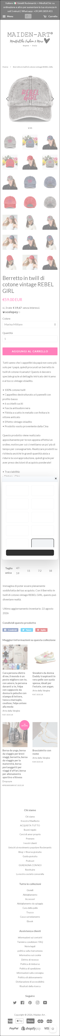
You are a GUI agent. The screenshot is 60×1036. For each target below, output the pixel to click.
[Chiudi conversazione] (56, 478)
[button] (17, 490)
